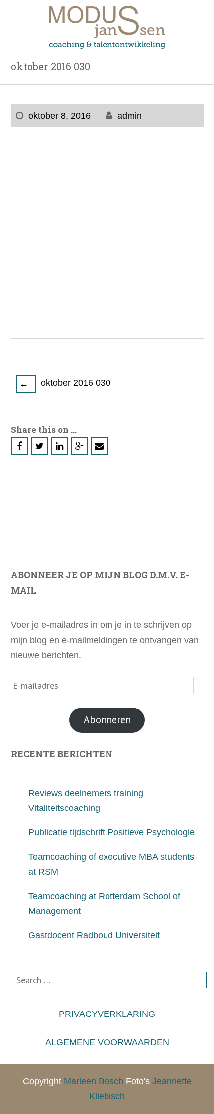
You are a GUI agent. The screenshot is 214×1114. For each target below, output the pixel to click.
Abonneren (107, 719)
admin (129, 116)
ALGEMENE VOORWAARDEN (107, 1042)
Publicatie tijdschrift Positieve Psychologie (111, 832)
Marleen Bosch (93, 1081)
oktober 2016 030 (64, 383)
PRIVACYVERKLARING (107, 1014)
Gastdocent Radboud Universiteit (94, 935)
